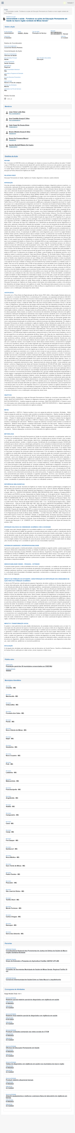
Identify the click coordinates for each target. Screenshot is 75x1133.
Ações (6, 9)
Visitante (70, 3)
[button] (37, 112)
